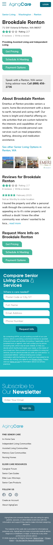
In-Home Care (8, 439)
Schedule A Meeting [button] (17, 59)
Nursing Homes (9, 457)
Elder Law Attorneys (11, 478)
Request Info (26, 329)
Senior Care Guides (10, 473)
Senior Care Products (11, 482)
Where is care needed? (16, 292)
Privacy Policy (37, 359)
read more (15, 223)
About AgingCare (10, 505)
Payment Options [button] (16, 67)
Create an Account (10, 500)
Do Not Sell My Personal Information (30, 540)
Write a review (22, 35)
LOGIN (45, 4)
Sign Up (26, 408)
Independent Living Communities (16, 443)
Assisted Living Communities (15, 448)
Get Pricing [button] (12, 51)
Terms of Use (15, 362)
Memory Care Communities (14, 452)
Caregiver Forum (9, 469)
